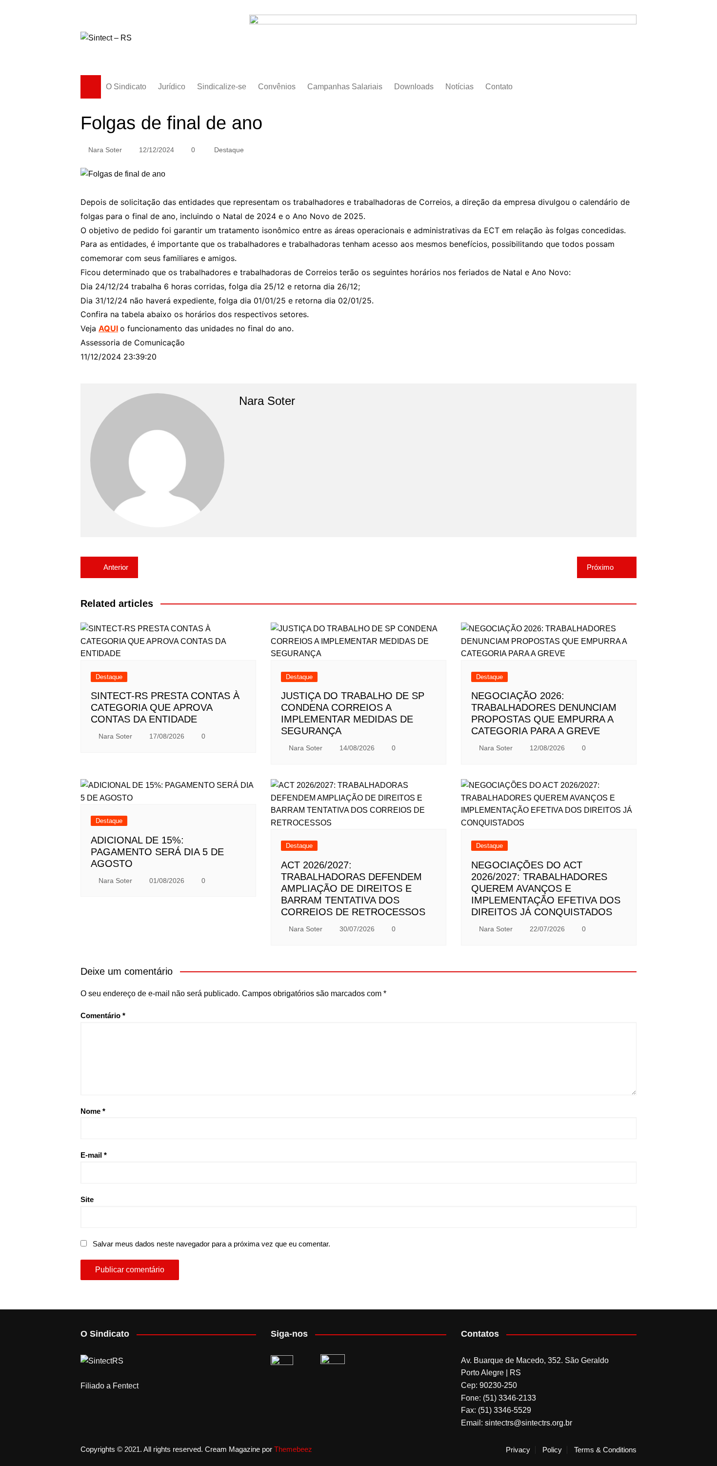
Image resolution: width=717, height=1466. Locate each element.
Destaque (229, 150)
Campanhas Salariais (344, 86)
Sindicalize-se (221, 86)
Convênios (277, 86)
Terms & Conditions (605, 1450)
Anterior (115, 567)
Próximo (600, 567)
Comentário (102, 1015)
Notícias (459, 86)
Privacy (518, 1450)
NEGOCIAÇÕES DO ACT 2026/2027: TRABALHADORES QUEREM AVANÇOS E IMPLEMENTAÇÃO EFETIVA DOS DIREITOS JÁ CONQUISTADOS (545, 888)
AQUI (108, 328)
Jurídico (171, 86)
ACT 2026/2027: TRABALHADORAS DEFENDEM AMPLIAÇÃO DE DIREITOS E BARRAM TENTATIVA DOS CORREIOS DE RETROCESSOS (353, 888)
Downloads (414, 86)
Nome (92, 1111)
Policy (552, 1450)
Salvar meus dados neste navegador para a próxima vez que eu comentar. (211, 1244)
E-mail (93, 1155)
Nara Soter (105, 150)
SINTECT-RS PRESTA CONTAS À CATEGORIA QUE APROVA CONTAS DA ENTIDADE (165, 707)
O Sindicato (126, 86)
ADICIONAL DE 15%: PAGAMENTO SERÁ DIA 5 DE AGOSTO (157, 852)
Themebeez (293, 1449)
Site (87, 1199)
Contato (499, 86)
